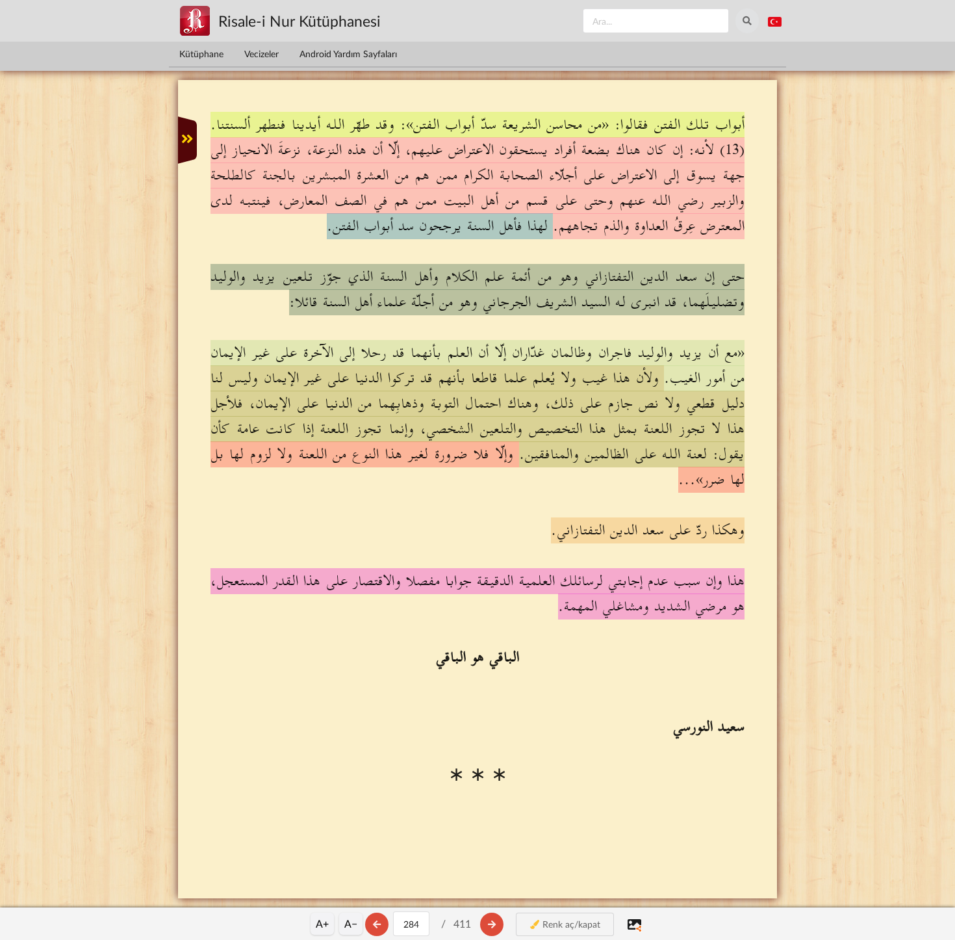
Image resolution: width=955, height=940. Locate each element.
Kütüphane (201, 53)
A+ (322, 923)
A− (350, 923)
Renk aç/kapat (570, 924)
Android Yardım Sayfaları (348, 53)
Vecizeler (261, 53)
